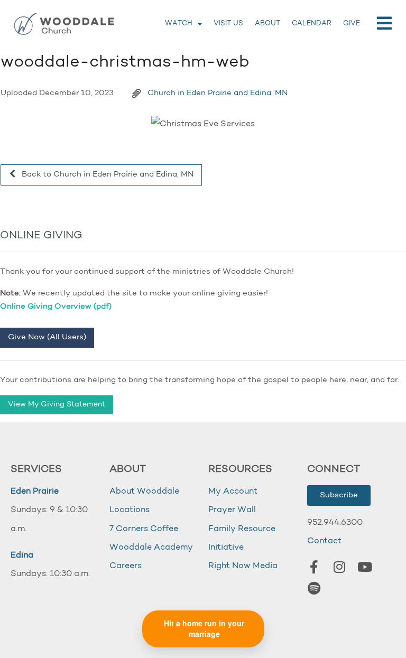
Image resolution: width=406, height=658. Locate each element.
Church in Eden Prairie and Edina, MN (217, 93)
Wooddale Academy (151, 547)
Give (351, 23)
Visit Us (228, 23)
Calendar (311, 23)
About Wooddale (144, 491)
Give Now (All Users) (47, 337)
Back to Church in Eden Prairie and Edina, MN (106, 175)
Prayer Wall (232, 510)
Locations (129, 510)
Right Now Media (243, 566)
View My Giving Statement (56, 405)
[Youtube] (364, 567)
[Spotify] (314, 588)
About (267, 23)
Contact (324, 541)
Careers (125, 566)
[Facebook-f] (314, 567)
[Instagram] (339, 567)
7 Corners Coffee (143, 529)
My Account (232, 491)
